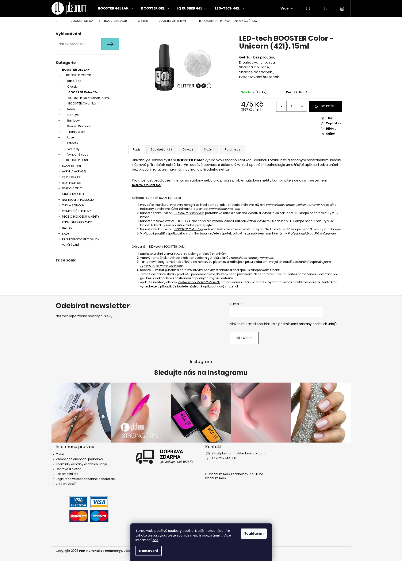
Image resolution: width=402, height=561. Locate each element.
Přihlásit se (244, 338)
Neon (71, 109)
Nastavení (148, 550)
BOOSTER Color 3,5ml (83, 103)
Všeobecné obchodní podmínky (79, 459)
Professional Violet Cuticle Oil (199, 282)
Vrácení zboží (66, 484)
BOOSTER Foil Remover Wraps (161, 266)
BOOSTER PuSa (77, 160)
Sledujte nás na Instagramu (201, 372)
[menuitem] (115, 8)
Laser (71, 137)
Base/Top (74, 81)
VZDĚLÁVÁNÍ (70, 245)
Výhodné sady (77, 154)
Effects (72, 143)
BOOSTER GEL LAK (75, 70)
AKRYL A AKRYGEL (74, 171)
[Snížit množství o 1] (281, 106)
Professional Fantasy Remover (251, 258)
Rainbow (73, 120)
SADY (66, 234)
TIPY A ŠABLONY (73, 205)
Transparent (76, 132)
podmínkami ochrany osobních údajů (307, 324)
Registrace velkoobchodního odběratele (85, 479)
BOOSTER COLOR (78, 75)
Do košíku (329, 106)
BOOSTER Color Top (188, 229)
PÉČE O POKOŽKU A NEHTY (81, 216)
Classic (72, 86)
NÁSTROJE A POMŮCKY (78, 200)
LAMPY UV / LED (73, 194)
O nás (60, 454)
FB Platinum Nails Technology (227, 474)
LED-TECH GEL (72, 183)
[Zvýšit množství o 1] (302, 106)
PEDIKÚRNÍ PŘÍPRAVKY (77, 222)
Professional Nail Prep (224, 209)
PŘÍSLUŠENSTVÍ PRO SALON (80, 239)
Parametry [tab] (233, 149)
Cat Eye (73, 115)
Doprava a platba (68, 469)
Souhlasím (254, 533)
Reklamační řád (67, 474)
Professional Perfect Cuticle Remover (293, 205)
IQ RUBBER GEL (72, 177)
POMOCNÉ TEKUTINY (76, 211)
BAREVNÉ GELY (72, 188)
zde (155, 540)
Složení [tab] (209, 149)
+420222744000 (224, 458)
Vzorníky (73, 149)
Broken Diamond (79, 126)
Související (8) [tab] (161, 149)
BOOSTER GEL (71, 166)
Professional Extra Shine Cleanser (312, 233)
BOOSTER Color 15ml (84, 92)
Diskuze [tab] (188, 149)
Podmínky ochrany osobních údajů (81, 464)
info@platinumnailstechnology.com (238, 453)
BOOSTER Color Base (189, 213)
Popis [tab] (136, 149)
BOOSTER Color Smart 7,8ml (89, 98)
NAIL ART (68, 228)
